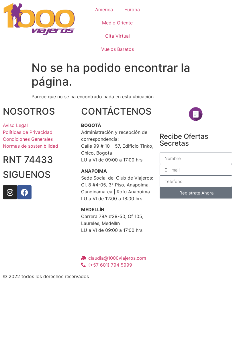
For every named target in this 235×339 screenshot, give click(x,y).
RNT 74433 (28, 159)
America (104, 9)
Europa (132, 9)
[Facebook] (24, 192)
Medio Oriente (117, 23)
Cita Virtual (117, 36)
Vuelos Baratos (117, 49)
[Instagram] (10, 192)
